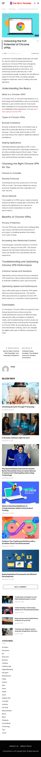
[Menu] (3, 3)
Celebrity (5, 663)
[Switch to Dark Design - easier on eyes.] (34, 3)
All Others (5, 647)
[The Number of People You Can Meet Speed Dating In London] (7, 599)
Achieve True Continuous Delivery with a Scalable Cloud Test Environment (18, 542)
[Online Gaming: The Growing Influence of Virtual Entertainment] (7, 610)
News (4, 717)
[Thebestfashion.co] (20, 3)
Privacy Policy (26, 746)
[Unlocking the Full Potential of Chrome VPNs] (20, 25)
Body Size (5, 657)
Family (4, 679)
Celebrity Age (6, 666)
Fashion (4, 682)
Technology (35, 53)
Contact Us (13, 746)
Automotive (5, 650)
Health (4, 691)
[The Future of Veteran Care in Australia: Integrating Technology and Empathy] (7, 631)
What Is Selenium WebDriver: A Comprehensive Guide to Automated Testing (17, 508)
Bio (3, 653)
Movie (4, 714)
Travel (4, 733)
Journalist (5, 701)
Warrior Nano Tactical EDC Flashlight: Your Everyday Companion (11, 353)
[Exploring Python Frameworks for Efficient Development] (20, 561)
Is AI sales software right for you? (16, 438)
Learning (5, 704)
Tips (3, 729)
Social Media (6, 723)
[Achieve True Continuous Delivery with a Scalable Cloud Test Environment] (20, 528)
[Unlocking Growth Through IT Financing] (20, 393)
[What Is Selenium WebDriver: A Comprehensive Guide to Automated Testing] (20, 492)
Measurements (7, 710)
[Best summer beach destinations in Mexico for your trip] (7, 621)
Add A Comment (20, 587)
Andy (5, 53)
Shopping (5, 720)
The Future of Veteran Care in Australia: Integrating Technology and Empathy (27, 631)
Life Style (5, 707)
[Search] (38, 3)
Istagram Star (6, 698)
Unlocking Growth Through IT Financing (18, 407)
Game (4, 688)
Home (4, 695)
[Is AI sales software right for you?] (20, 424)
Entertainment (6, 676)
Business (5, 660)
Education (5, 672)
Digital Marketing (7, 669)
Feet (3, 685)
